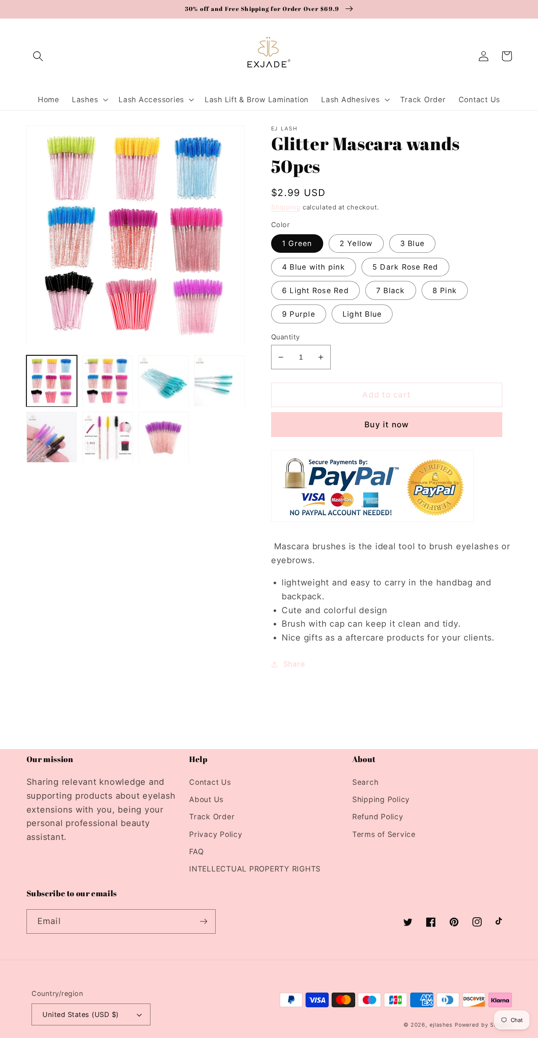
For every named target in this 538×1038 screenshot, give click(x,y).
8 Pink (445, 290)
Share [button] (294, 663)
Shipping (286, 207)
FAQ (196, 851)
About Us (206, 799)
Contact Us (210, 782)
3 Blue (412, 243)
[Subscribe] (203, 921)
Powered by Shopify (483, 1025)
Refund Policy (378, 816)
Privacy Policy (216, 834)
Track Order (212, 816)
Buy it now (386, 424)
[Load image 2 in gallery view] (107, 381)
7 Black (390, 290)
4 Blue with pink (313, 266)
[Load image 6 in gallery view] (107, 437)
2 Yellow (356, 243)
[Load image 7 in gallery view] (163, 437)
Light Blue (362, 314)
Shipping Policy (381, 799)
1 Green (297, 243)
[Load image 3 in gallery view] (163, 381)
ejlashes (441, 1025)
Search (365, 782)
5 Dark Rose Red (405, 266)
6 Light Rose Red (315, 290)
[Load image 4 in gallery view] (219, 381)
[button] (38, 56)
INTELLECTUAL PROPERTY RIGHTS (255, 868)
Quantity (285, 337)
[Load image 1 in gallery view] (51, 381)
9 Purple (298, 314)
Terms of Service (384, 834)
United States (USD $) (80, 1014)
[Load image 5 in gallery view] (51, 437)
